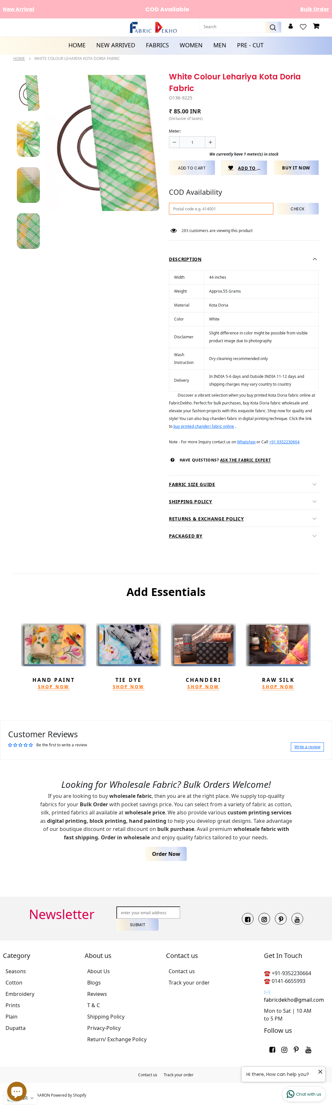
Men (219, 45)
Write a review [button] (307, 747)
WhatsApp (246, 442)
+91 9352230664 (284, 442)
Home (77, 45)
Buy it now (296, 168)
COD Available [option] (107, 9)
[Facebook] (248, 919)
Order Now (166, 853)
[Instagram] (264, 919)
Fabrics (157, 45)
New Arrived (115, 45)
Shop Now (54, 687)
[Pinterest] (281, 919)
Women (191, 45)
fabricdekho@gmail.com (294, 999)
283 (185, 230)
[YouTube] (297, 919)
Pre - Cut (250, 45)
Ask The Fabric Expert (245, 460)
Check (297, 209)
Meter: (175, 131)
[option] (103, 143)
